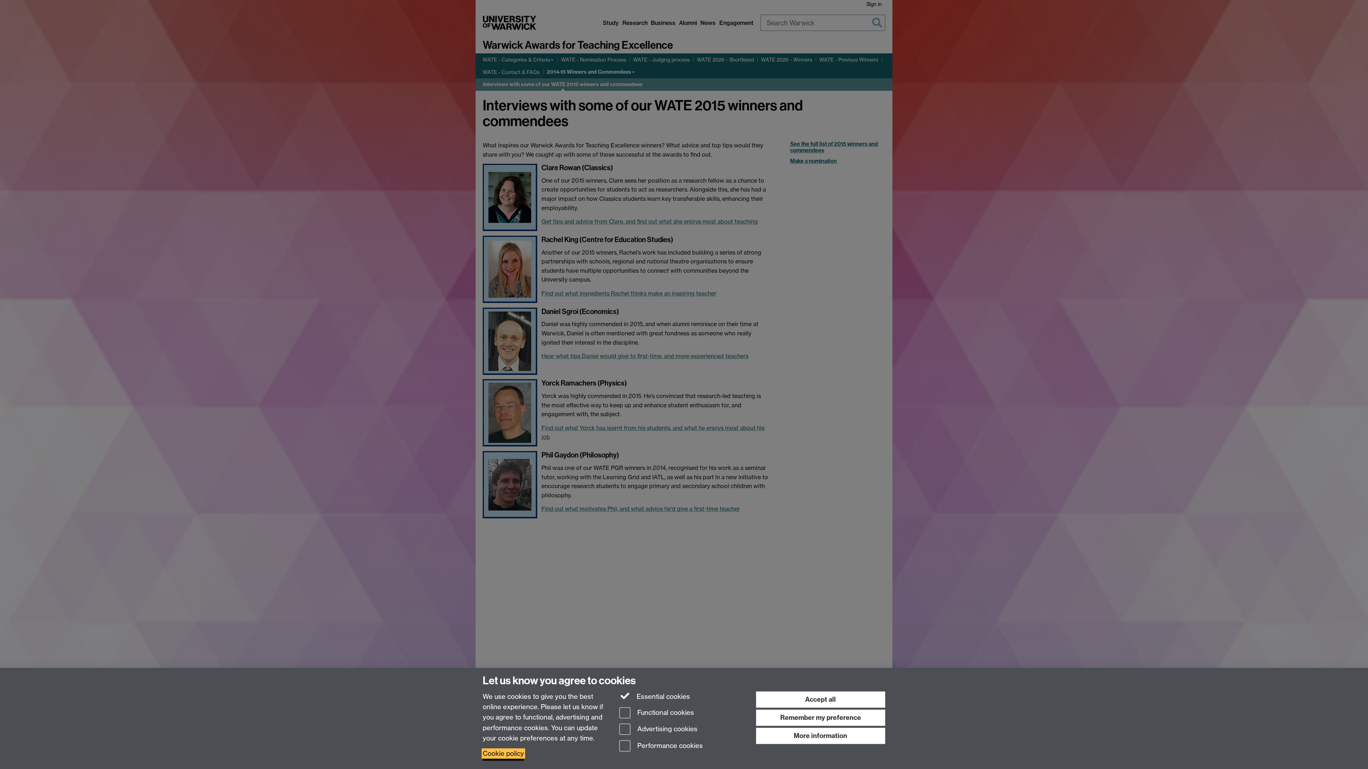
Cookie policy (503, 753)
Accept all (820, 699)
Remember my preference (820, 717)
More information (820, 736)
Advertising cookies (667, 729)
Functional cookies (665, 712)
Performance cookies (669, 746)
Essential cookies (662, 696)
